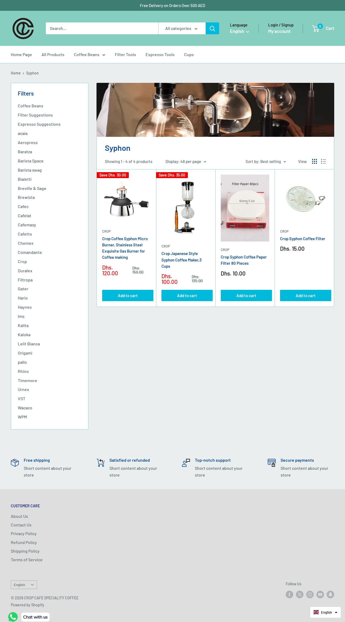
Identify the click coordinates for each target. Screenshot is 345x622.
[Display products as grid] (314, 161)
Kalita (23, 325)
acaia (22, 133)
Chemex (25, 243)
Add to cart (128, 295)
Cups (189, 54)
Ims (21, 316)
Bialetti (25, 179)
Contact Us (21, 524)
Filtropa (25, 279)
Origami (25, 352)
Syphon (32, 73)
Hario (23, 297)
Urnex (23, 389)
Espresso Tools (160, 54)
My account (279, 31)
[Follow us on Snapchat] (330, 594)
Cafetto (25, 233)
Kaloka (24, 334)
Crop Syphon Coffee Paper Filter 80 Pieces (244, 260)
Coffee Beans (86, 54)
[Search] (212, 28)
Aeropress (28, 142)
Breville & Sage (32, 188)
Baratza (25, 151)
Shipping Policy (25, 550)
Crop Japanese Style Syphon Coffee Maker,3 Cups (181, 259)
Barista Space (31, 160)
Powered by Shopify (27, 605)
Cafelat (24, 215)
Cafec (23, 206)
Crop (22, 261)
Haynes (25, 307)
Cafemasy (27, 224)
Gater (23, 288)
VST (21, 398)
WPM (22, 416)
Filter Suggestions (35, 114)
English (19, 584)
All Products (53, 54)
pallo (22, 362)
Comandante (30, 252)
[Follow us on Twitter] (299, 594)
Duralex (25, 270)
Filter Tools (125, 54)
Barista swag (30, 169)
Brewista (26, 197)
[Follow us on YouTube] (320, 594)
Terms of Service (27, 559)
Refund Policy (24, 542)
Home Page (21, 54)
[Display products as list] (323, 161)
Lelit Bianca (29, 343)
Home (16, 73)
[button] (325, 612)
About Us (19, 516)
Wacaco (25, 407)
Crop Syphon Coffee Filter (302, 238)
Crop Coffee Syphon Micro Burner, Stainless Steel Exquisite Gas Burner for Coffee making (125, 248)
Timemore (27, 380)
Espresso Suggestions (39, 124)
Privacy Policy (24, 533)
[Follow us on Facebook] (289, 594)
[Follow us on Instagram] (310, 594)
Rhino (23, 371)
